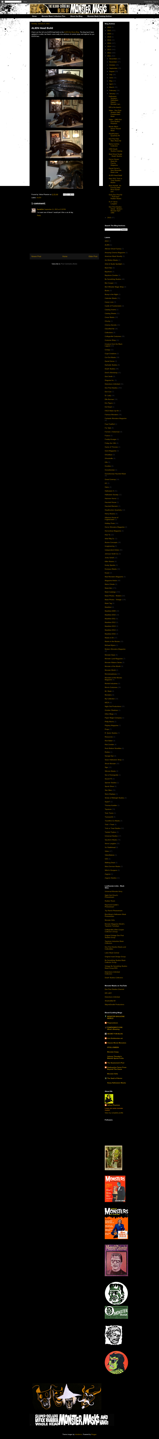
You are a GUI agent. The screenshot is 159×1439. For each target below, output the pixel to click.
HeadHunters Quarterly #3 (114, 135)
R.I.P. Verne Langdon (113, 203)
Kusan (107, 573)
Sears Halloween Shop (113, 760)
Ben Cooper (109, 283)
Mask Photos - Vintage (113, 599)
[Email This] (64, 194)
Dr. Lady (108, 395)
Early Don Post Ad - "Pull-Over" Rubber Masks (115, 197)
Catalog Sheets (110, 313)
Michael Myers (110, 645)
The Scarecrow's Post (115, 1063)
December (113, 59)
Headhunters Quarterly (113, 510)
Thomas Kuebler (111, 805)
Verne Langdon (110, 843)
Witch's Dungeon (111, 870)
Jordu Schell (109, 558)
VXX (106, 859)
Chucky (107, 321)
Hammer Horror (110, 498)
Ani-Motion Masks (111, 260)
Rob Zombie (109, 744)
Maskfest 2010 (110, 615)
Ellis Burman (109, 399)
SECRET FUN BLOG (115, 1034)
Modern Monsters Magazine (115, 649)
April (111, 84)
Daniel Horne (109, 361)
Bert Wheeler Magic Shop (114, 287)
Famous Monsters (111, 414)
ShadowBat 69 (110, 1001)
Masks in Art (109, 638)
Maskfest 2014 (110, 630)
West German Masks (112, 866)
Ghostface (108, 455)
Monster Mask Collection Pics (53, 16)
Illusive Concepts (111, 542)
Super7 (107, 802)
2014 (109, 46)
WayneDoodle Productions (114, 1004)
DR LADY (108, 993)
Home (34, 16)
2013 (109, 49)
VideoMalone (109, 855)
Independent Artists (112, 550)
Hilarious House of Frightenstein (111, 518)
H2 (106, 483)
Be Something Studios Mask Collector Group (115, 961)
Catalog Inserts (110, 310)
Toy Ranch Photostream (113, 910)
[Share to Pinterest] (73, 194)
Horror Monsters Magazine (115, 527)
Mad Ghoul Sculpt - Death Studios (115, 155)
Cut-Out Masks (110, 357)
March (111, 87)
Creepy (107, 350)
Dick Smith (109, 376)
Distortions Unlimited (112, 384)
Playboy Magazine (111, 725)
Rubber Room (110, 901)
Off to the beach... (115, 107)
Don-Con (108, 392)
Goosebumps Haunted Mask (115, 474)
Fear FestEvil (110, 424)
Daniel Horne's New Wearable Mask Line (115, 170)
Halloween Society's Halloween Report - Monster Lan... (115, 100)
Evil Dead (108, 407)
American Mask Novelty (113, 256)
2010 (109, 217)
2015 (109, 43)
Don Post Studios (111, 388)
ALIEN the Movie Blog (71, 32)
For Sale (108, 428)
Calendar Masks (111, 298)
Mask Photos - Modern (113, 596)
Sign (106, 767)
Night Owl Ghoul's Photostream (111, 896)
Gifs (106, 462)
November (113, 62)
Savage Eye (109, 756)
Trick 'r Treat (109, 824)
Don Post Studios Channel (114, 989)
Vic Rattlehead (110, 847)
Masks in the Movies (112, 641)
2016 (109, 40)
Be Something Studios (113, 279)
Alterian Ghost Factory (113, 249)
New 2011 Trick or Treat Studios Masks (115, 180)
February (113, 90)
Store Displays (110, 794)
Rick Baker (109, 741)
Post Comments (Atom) (69, 264)
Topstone (108, 809)
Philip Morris (109, 722)
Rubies (107, 752)
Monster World (110, 670)
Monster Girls (110, 920)
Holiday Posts (110, 523)
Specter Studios (110, 783)
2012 (109, 53)
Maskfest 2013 (110, 626)
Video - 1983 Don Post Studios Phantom (115, 121)
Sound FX (108, 779)
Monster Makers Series (113, 662)
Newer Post (36, 256)
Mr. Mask (108, 691)
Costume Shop (110, 340)
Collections (109, 332)
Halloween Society (111, 495)
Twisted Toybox (110, 832)
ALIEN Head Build (115, 175)
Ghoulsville (109, 458)
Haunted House (110, 502)
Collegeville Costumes (113, 336)
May (111, 81)
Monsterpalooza (111, 674)
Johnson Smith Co (111, 554)
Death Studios (110, 369)
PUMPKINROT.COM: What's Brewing (115, 1028)
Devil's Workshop (111, 373)
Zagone (107, 874)
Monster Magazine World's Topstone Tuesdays (114, 925)
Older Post (93, 256)
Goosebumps (110, 470)
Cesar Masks (109, 317)
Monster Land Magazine (114, 659)
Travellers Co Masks (112, 821)
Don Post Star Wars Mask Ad (115, 140)
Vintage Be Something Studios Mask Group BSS (116, 967)
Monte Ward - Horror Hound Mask (115, 128)
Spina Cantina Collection (114, 145)
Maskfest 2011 (110, 619)
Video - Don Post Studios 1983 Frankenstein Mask (115, 113)
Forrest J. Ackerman (112, 432)
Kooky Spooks (110, 565)
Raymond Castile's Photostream (111, 906)
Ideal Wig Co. (110, 538)
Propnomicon (112, 1023)
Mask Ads (108, 588)
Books (107, 290)
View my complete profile (114, 1113)
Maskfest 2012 (110, 622)
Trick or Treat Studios (112, 828)
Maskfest (108, 607)
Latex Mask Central (112, 953)
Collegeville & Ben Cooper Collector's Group (114, 931)
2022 (109, 27)
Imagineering (109, 546)
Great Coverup (110, 479)
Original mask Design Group (115, 957)
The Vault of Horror (114, 1078)
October (112, 65)
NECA (107, 702)
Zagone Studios (110, 878)
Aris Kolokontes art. (115, 1038)
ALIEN (39, 197)
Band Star (108, 268)
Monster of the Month (113, 666)
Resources (109, 737)
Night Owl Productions (113, 706)
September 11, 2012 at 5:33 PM (55, 209)
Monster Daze (110, 655)
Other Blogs (109, 714)
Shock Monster (110, 763)
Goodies (108, 466)
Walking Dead (110, 862)
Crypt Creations (110, 353)
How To (107, 535)
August (112, 71)
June (111, 78)
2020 (109, 34)
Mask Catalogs (110, 592)
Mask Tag (108, 603)
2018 (109, 37)
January (112, 93)
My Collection (110, 699)
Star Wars (108, 790)
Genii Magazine (110, 451)
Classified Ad (109, 329)
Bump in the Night (111, 294)
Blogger (93, 1434)
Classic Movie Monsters (116, 1043)
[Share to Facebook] (71, 194)
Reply (39, 215)
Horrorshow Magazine (113, 531)
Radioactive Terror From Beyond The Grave (116, 1068)
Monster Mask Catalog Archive (99, 16)
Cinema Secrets (111, 325)
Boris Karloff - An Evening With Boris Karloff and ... (115, 188)
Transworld (109, 817)
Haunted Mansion (111, 506)
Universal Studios (111, 836)
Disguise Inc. (109, 380)
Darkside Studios (111, 365)
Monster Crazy (113, 1052)
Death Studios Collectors (114, 978)
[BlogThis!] (66, 194)
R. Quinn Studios (111, 733)
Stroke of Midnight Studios (114, 798)
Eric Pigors (109, 403)
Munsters (108, 695)
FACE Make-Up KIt (112, 411)
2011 (109, 56)
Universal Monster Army (113, 891)
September (113, 68)
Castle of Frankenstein (113, 306)
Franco (107, 436)
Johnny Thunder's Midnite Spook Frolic (115, 1057)
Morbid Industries (111, 683)
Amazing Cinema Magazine (115, 252)
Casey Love (109, 302)
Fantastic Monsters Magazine (116, 418)
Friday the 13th (110, 443)
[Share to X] (68, 194)
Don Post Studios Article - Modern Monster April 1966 (115, 210)
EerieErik (40, 209)
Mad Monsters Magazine (114, 577)
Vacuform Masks (111, 840)
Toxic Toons (109, 813)
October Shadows (111, 710)
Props (107, 729)
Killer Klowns (109, 561)
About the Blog (76, 16)
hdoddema (78, 1434)
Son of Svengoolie (111, 775)
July (111, 74)
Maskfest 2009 (110, 611)
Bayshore (108, 272)
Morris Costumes (111, 687)
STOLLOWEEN (113, 1047)
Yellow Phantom (113, 1105)
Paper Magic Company (113, 718)
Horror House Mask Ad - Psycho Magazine (114, 162)
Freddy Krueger (110, 439)
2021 (109, 30)
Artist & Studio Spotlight (113, 264)
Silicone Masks (110, 771)
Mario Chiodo (110, 584)
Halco (107, 487)
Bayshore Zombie (111, 275)
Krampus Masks (111, 569)
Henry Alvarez (110, 514)
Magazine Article (111, 580)
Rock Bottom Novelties (113, 748)
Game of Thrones (111, 447)
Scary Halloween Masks (116, 1083)
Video (107, 851)
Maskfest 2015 (110, 634)
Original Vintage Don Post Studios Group (114, 936)
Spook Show (109, 786)
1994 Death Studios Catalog (115, 150)
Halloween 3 (109, 491)
